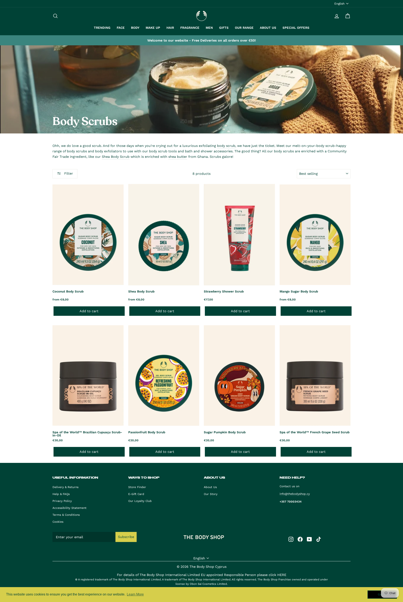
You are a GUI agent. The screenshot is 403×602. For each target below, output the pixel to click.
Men (209, 28)
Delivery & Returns (65, 487)
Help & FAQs (61, 494)
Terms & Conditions (66, 514)
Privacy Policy (62, 501)
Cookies (57, 521)
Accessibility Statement (69, 507)
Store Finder (137, 487)
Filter (68, 173)
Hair (170, 28)
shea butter (177, 157)
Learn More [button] (135, 594)
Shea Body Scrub (116, 157)
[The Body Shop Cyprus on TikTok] (318, 539)
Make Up (153, 28)
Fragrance (189, 28)
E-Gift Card (136, 494)
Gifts (224, 28)
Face (121, 28)
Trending (102, 28)
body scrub (226, 146)
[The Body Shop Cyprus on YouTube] (309, 539)
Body (135, 28)
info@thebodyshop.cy (295, 493)
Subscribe (126, 537)
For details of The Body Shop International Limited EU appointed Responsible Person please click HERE (201, 575)
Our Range (244, 28)
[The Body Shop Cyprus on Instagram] (290, 539)
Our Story (210, 494)
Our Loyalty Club (140, 501)
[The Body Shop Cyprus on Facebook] (300, 539)
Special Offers (296, 28)
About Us (268, 28)
